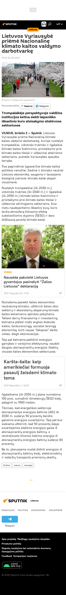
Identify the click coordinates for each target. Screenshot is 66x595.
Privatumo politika (11, 543)
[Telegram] (42, 106)
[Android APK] (12, 565)
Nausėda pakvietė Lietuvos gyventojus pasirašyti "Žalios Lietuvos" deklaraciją (28, 281)
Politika (6, 465)
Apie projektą (9, 539)
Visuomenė (55, 510)
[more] (60, 293)
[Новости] (27, 106)
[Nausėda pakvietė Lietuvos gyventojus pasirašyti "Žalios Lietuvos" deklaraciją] (33, 246)
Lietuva (17, 465)
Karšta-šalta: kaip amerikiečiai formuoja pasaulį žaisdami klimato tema (30, 370)
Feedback (7, 556)
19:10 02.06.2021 (11, 57)
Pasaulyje (8, 510)
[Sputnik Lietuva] (10, 25)
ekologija (28, 465)
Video (8, 272)
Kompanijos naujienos (25, 556)
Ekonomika (38, 510)
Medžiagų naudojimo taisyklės (33, 539)
